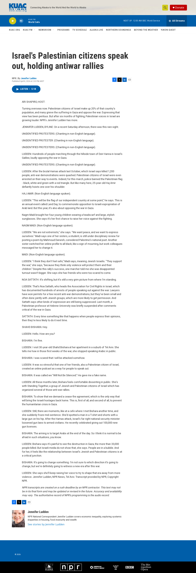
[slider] (25, 20)
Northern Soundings (118, 30)
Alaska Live (96, 30)
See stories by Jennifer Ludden (46, 524)
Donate (179, 7)
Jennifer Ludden (28, 78)
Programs (63, 30)
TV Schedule (79, 30)
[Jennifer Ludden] (18, 518)
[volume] (21, 21)
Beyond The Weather (146, 30)
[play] (12, 21)
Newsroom (45, 30)
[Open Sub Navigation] (34, 30)
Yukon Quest (168, 30)
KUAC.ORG (14, 30)
